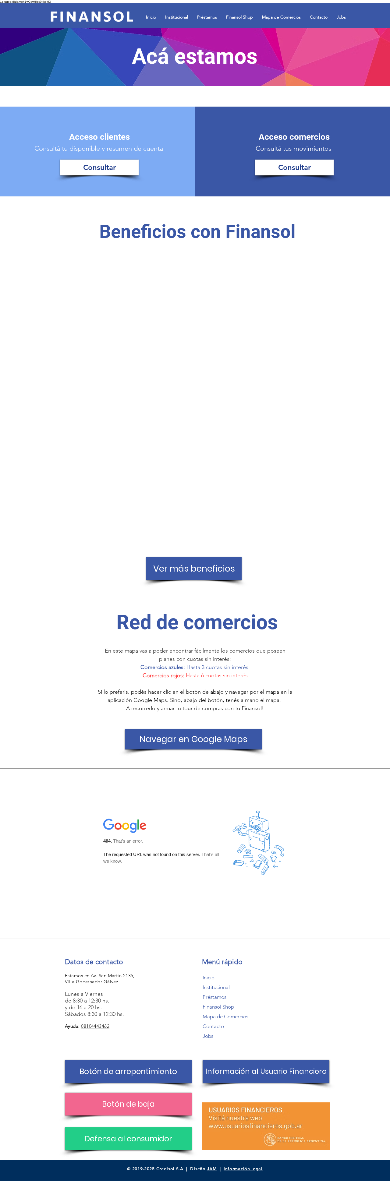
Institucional (216, 987)
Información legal (243, 1169)
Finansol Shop (218, 1007)
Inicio (208, 977)
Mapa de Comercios (225, 1016)
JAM (212, 1169)
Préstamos (214, 997)
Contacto (213, 1026)
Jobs (208, 1036)
